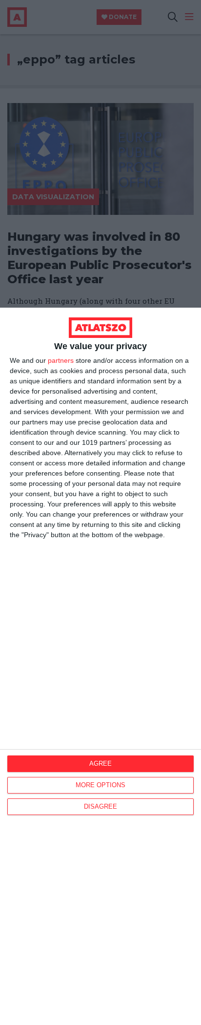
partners (61, 360)
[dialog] (100, 666)
